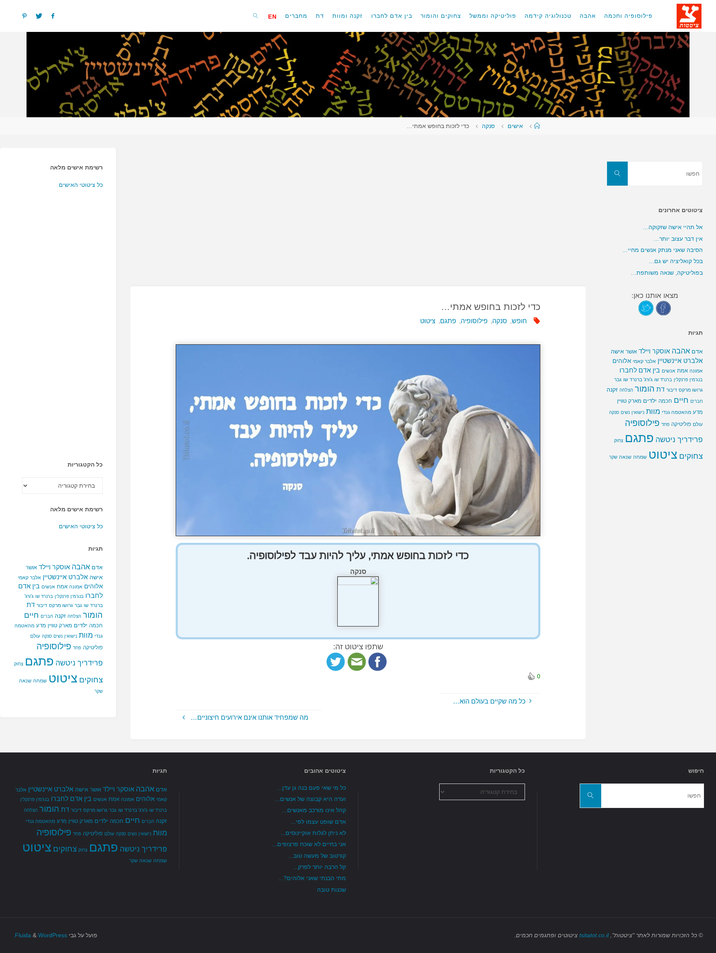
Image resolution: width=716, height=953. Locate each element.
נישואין (70, 636)
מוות (86, 635)
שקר (98, 691)
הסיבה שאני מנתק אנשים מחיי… (662, 250)
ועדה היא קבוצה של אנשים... (310, 799)
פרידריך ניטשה (79, 663)
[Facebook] (53, 15)
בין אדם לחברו (639, 370)
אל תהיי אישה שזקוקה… (673, 227)
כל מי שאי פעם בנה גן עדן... (311, 787)
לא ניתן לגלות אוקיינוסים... (313, 833)
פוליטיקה (93, 647)
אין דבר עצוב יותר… (678, 238)
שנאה (25, 680)
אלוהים (93, 586)
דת (31, 604)
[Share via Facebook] (377, 661)
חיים (31, 615)
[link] (256, 15)
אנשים (48, 587)
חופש (519, 320)
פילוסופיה (474, 320)
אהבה (81, 566)
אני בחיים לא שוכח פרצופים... (309, 844)
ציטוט (427, 320)
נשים (58, 636)
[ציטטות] (689, 15)
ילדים (80, 625)
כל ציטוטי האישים (81, 184)
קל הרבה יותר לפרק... (319, 867)
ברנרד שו (44, 596)
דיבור (41, 605)
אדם (97, 567)
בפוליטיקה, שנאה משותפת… (667, 272)
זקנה (60, 615)
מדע (41, 625)
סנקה (488, 126)
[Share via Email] (357, 661)
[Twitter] (39, 15)
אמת (62, 586)
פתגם (448, 320)
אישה (96, 577)
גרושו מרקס (61, 605)
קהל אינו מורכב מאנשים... (314, 810)
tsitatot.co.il (594, 935)
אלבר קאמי (29, 578)
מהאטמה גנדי (676, 412)
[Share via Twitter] (336, 661)
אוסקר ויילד (54, 567)
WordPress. (40, 935)
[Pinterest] (24, 15)
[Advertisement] (357, 206)
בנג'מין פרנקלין (69, 596)
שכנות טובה (331, 889)
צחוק (18, 663)
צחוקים (91, 679)
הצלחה (74, 616)
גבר (78, 605)
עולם (35, 636)
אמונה (75, 587)
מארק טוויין (60, 625)
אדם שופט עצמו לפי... (318, 821)
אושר (31, 567)
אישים (515, 126)
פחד (77, 647)
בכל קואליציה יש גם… (675, 261)
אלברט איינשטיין (65, 577)
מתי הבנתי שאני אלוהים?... (312, 878)
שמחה (40, 681)
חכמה (96, 625)
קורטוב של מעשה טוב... (317, 855)
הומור (93, 614)
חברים (47, 616)
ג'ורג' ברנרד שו (638, 379)
